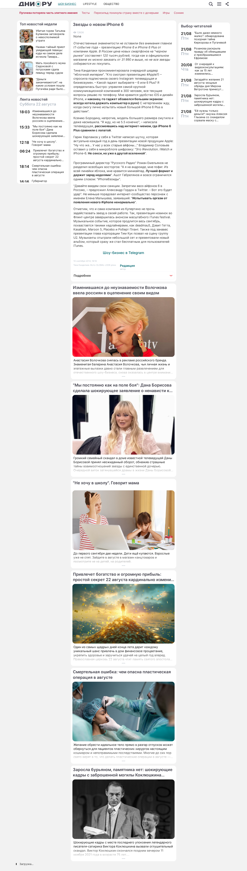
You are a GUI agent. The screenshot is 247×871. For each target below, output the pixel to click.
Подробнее (82, 275)
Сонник (179, 12)
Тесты (86, 12)
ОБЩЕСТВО (111, 4)
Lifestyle (90, 4)
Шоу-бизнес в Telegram (123, 253)
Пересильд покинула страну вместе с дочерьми (126, 12)
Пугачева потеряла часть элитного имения (48, 12)
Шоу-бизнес (67, 4)
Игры (166, 12)
